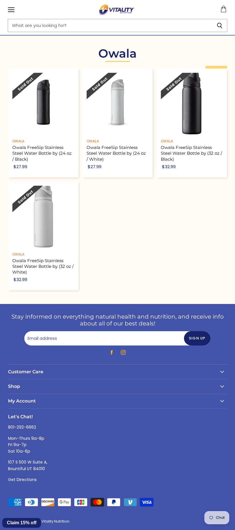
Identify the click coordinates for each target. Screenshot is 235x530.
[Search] (219, 25)
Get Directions (22, 479)
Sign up (197, 338)
